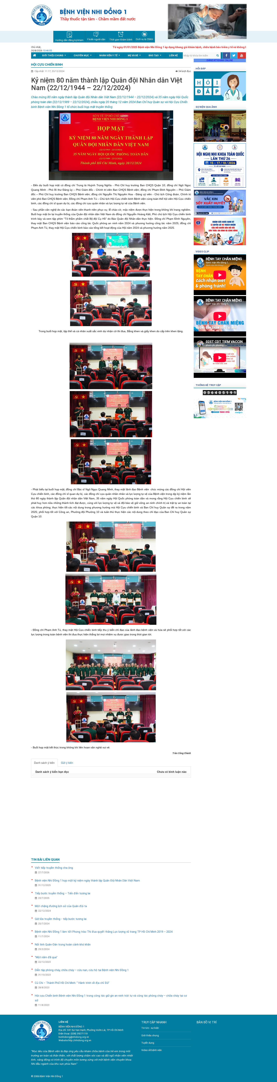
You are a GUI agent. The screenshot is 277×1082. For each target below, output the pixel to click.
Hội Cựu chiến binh (47, 64)
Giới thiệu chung (54, 56)
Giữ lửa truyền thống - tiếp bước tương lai (60, 919)
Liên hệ (173, 55)
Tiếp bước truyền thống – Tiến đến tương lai (62, 893)
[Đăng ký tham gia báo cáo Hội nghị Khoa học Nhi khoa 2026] (220, 164)
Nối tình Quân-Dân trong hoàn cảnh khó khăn (63, 944)
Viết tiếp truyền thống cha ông (54, 867)
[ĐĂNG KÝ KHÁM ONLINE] (220, 407)
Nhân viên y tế (110, 56)
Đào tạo (155, 56)
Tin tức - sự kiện (150, 1028)
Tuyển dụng (147, 1042)
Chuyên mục (83, 56)
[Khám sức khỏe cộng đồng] (220, 230)
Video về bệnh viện (151, 1050)
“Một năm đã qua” (46, 957)
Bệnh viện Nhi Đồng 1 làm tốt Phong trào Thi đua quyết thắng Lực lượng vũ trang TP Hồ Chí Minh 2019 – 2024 (103, 931)
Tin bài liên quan (45, 859)
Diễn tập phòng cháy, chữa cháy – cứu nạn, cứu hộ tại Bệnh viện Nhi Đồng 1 (82, 970)
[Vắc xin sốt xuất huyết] (220, 201)
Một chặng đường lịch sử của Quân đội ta (61, 906)
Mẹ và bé (135, 56)
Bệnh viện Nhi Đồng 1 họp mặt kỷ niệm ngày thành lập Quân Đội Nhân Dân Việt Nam (87, 880)
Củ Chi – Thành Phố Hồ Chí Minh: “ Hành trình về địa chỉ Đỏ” (72, 983)
